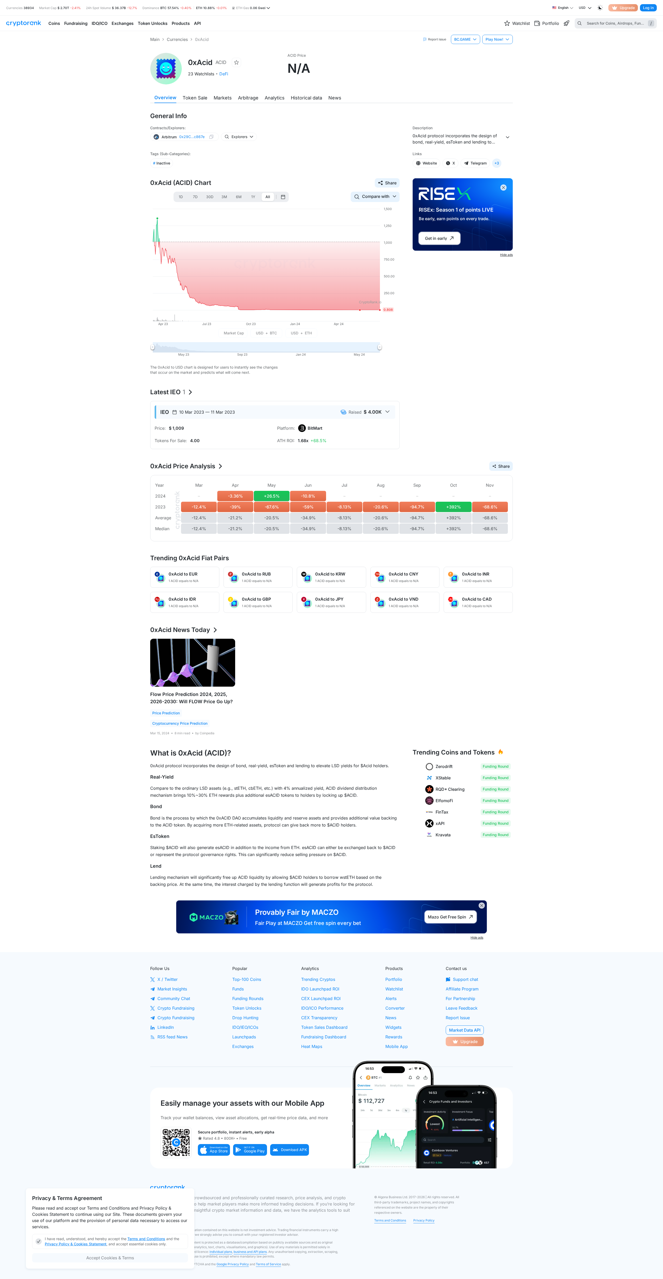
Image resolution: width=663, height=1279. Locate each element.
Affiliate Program (462, 988)
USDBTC (266, 333)
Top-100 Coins (246, 979)
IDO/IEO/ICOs (245, 1027)
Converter (395, 1008)
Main (155, 39)
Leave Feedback (462, 1008)
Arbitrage (248, 97)
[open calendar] (283, 197)
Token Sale (195, 97)
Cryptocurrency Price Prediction (179, 723)
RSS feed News (172, 1036)
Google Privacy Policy (233, 1264)
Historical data (306, 97)
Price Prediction (166, 713)
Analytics (275, 97)
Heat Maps (311, 1046)
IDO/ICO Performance (322, 1008)
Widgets (393, 1027)
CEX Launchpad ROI (321, 998)
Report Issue (458, 1017)
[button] (214, 1150)
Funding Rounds (247, 998)
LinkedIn (165, 1027)
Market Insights (172, 988)
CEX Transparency (319, 1017)
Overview (165, 97)
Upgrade (627, 7)
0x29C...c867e (192, 136)
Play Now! (494, 39)
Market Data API (464, 1030)
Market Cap (234, 333)
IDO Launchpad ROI (320, 988)
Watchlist (394, 988)
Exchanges (243, 1046)
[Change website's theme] (600, 8)
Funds (238, 988)
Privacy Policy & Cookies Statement (75, 1244)
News (334, 97)
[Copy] (211, 137)
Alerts (391, 998)
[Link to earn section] (566, 23)
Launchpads (244, 1036)
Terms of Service (268, 1264)
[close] (503, 187)
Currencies (177, 39)
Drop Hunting (245, 1017)
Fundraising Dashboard (323, 1036)
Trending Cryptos (318, 979)
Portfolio (393, 979)
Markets (223, 97)
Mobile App (396, 1046)
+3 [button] (496, 163)
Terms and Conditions (390, 1220)
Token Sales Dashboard (324, 1027)
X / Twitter (167, 979)
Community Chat (173, 998)
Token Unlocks (246, 1008)
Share (391, 182)
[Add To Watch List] (236, 62)
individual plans (221, 1252)
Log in (648, 7)
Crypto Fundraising (175, 1008)
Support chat (465, 979)
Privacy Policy (424, 1220)
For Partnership (460, 998)
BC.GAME (462, 39)
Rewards (393, 1036)
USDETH (301, 333)
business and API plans (250, 1252)
